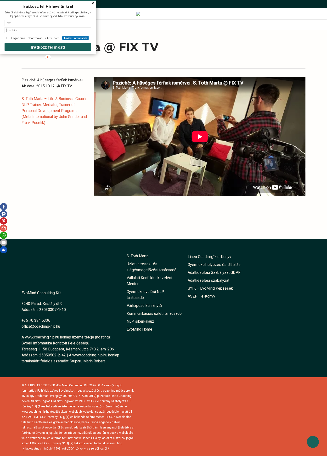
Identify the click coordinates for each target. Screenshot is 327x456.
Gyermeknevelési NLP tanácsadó (145, 294)
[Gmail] (3, 228)
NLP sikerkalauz (140, 321)
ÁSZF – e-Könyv (201, 296)
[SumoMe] (3, 249)
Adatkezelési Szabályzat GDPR (214, 272)
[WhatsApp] (3, 235)
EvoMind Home (139, 329)
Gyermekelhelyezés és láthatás (214, 264)
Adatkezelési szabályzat (208, 280)
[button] (48, 6)
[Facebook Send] (3, 213)
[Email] (3, 242)
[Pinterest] (3, 221)
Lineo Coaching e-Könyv (209, 256)
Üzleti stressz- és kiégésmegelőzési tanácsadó (151, 267)
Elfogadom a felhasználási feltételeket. (35, 38)
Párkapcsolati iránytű (144, 305)
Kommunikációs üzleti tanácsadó (154, 313)
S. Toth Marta (137, 256)
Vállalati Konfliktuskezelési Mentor (149, 281)
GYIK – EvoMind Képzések (210, 288)
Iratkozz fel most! (48, 47)
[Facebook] (3, 206)
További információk (75, 38)
